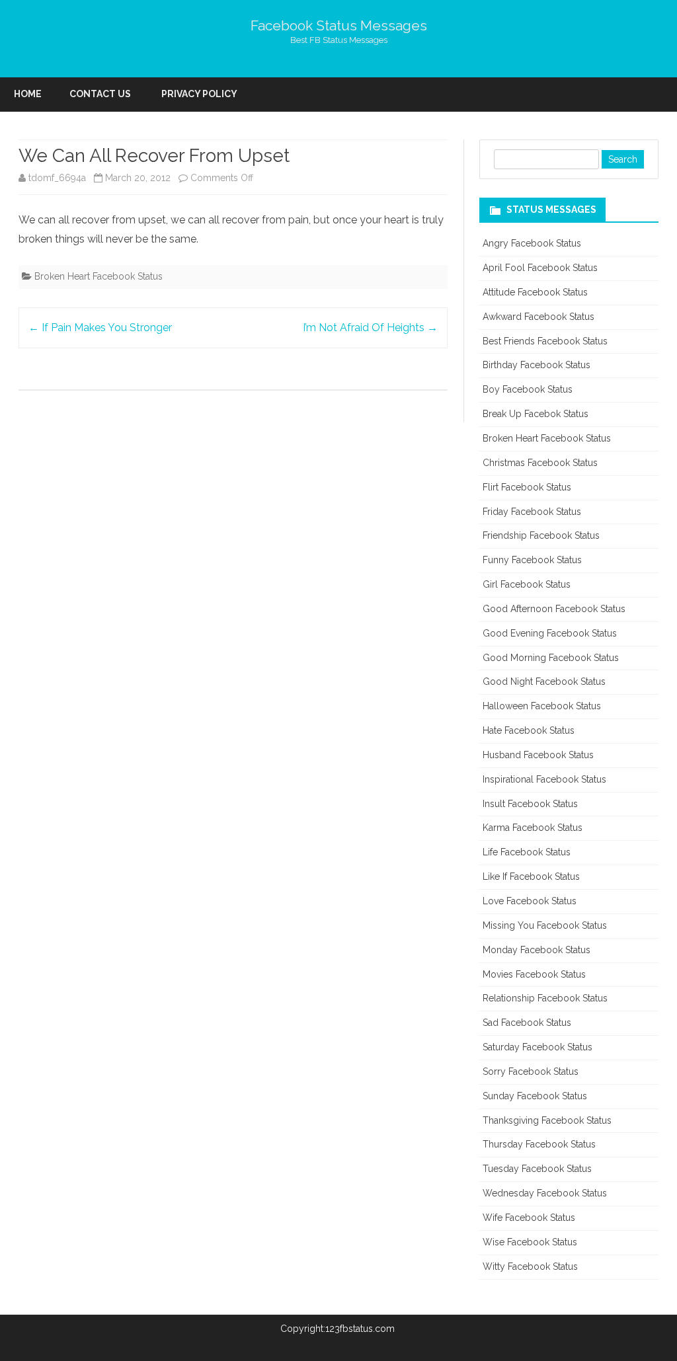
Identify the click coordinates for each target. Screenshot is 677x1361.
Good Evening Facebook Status (550, 633)
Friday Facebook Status (532, 511)
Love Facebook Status (530, 901)
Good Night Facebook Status (544, 681)
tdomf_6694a (57, 178)
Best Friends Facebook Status (545, 341)
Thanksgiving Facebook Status (547, 1120)
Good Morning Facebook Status (551, 657)
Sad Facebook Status (527, 1022)
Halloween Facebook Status (542, 706)
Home (28, 94)
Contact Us (100, 94)
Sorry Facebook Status (530, 1071)
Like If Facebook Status (531, 876)
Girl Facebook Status (527, 584)
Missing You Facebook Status (545, 925)
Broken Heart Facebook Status (98, 276)
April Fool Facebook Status (540, 267)
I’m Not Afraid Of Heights (370, 327)
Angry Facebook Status (532, 243)
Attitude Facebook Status (535, 292)
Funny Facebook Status (532, 560)
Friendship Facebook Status (541, 535)
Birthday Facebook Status (536, 365)
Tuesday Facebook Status (537, 1168)
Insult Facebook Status (530, 803)
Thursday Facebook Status (539, 1144)
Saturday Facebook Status (537, 1047)
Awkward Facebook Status (538, 316)
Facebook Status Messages (339, 25)
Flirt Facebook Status (527, 487)
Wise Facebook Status (530, 1242)
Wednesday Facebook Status (545, 1193)
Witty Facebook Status (530, 1266)
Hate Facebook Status (529, 730)
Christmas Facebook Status (540, 462)
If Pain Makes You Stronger (100, 327)
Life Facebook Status (527, 852)
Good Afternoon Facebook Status (554, 608)
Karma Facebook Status (532, 827)
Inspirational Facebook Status (544, 779)
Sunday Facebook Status (535, 1096)
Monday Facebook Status (536, 950)
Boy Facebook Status (528, 389)
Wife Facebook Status (529, 1217)
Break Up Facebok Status (535, 413)
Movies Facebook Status (534, 974)
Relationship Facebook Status (545, 998)
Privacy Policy (199, 94)
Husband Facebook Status (538, 755)
